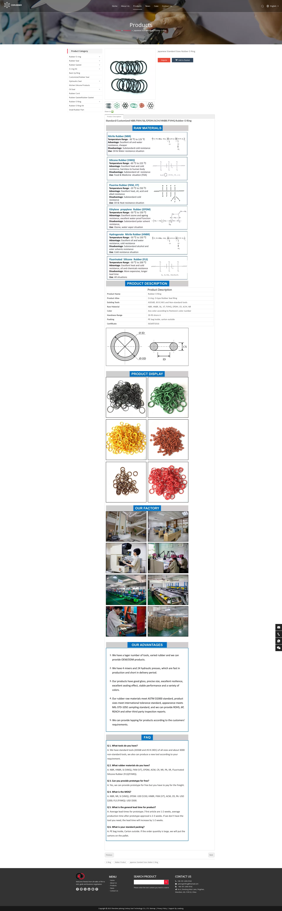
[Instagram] (92, 889)
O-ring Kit (73, 69)
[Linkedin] (81, 889)
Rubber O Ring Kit (76, 105)
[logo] (80, 876)
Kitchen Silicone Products (79, 85)
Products (137, 6)
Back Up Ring (74, 73)
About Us (125, 6)
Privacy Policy (162, 908)
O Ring (108, 862)
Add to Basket (184, 60)
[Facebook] (77, 889)
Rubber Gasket (75, 65)
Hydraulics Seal (75, 81)
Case (156, 6)
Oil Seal (72, 89)
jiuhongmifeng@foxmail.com (188, 884)
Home (114, 6)
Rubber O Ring (75, 101)
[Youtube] (89, 889)
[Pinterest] (96, 889)
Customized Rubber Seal (79, 77)
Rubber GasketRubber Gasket (81, 97)
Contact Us (167, 6)
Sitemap (152, 908)
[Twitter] (85, 889)
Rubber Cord (74, 93)
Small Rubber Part (76, 110)
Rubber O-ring (75, 56)
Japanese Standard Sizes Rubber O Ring (144, 862)
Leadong (180, 908)
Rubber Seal (74, 61)
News (147, 6)
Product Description (114, 116)
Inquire (164, 60)
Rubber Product (120, 862)
